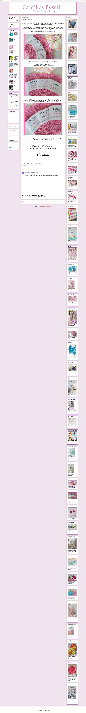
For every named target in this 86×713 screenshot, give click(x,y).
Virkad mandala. (12, 98)
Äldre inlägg (61, 201)
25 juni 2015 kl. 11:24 (33, 172)
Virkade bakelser (15, 69)
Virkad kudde (16, 97)
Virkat (27, 165)
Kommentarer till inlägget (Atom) (46, 206)
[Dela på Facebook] (39, 163)
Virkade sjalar (11, 101)
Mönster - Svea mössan (16, 45)
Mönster (10, 96)
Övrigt (11, 107)
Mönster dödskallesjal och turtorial (16, 33)
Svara (26, 177)
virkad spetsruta (15, 106)
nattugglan (27, 172)
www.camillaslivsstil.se (51, 31)
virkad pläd (11, 106)
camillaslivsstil (12, 102)
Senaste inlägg (25, 201)
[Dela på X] (38, 163)
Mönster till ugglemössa (16, 81)
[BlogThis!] (37, 163)
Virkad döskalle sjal (16, 86)
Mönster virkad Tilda (16, 51)
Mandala (10, 95)
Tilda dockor (11, 97)
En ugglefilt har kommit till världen (16, 64)
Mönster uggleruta (15, 96)
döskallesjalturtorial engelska (13, 105)
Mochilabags (16, 95)
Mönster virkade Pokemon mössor (15, 76)
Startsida (43, 201)
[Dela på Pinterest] (41, 163)
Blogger (48, 710)
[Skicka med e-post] (36, 163)
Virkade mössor (15, 100)
